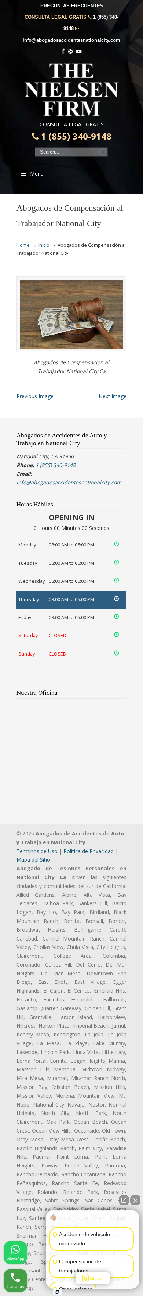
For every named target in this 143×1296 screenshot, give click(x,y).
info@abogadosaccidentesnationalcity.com (71, 40)
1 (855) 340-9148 (75, 136)
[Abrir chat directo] (124, 1200)
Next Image (112, 396)
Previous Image (35, 396)
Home (23, 245)
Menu (37, 173)
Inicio (44, 245)
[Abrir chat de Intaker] (57, 1292)
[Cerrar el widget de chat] (135, 1200)
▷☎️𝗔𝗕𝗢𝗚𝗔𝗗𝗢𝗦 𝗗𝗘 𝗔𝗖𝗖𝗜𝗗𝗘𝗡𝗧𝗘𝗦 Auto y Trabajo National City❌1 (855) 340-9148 (71, 89)
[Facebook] (63, 51)
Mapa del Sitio (33, 859)
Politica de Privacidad (88, 851)
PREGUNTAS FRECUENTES (71, 5)
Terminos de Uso (37, 851)
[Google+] (70, 51)
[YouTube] (78, 51)
